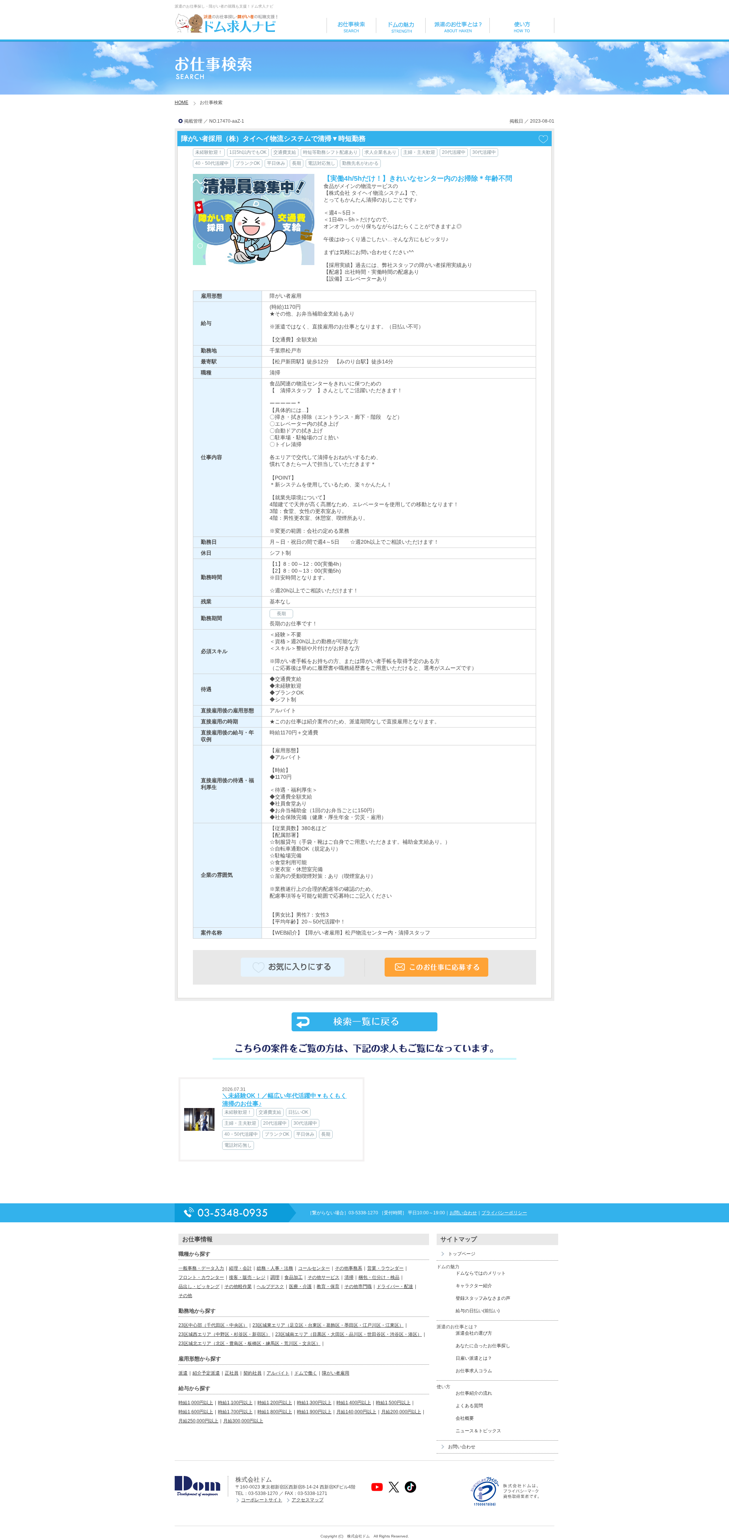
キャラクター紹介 (474, 1285)
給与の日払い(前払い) (478, 1310)
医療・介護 (300, 1286)
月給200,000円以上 (401, 1411)
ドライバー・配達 (395, 1286)
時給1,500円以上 (393, 1402)
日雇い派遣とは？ (474, 1358)
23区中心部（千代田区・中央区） (213, 1325)
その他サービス (323, 1277)
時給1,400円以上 (353, 1402)
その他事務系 (348, 1268)
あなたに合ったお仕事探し (483, 1345)
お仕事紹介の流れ (474, 1393)
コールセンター (314, 1268)
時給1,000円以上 (195, 1402)
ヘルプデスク (270, 1286)
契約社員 (252, 1373)
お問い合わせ (463, 1212)
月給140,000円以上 (356, 1411)
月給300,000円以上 (243, 1421)
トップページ (461, 1253)
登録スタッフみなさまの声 (483, 1298)
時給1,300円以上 (314, 1402)
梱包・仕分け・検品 (378, 1277)
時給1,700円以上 (235, 1411)
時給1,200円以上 (274, 1402)
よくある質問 (469, 1405)
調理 (274, 1277)
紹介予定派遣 (206, 1373)
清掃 (348, 1277)
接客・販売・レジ (247, 1277)
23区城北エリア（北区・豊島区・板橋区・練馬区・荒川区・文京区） (249, 1343)
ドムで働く (305, 1373)
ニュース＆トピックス (478, 1430)
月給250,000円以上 (198, 1421)
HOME (181, 102)
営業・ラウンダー (385, 1268)
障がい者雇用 (335, 1373)
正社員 (231, 1373)
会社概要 (465, 1418)
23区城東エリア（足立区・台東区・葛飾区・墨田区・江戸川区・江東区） (328, 1325)
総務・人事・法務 (275, 1268)
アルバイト (278, 1373)
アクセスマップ (307, 1500)
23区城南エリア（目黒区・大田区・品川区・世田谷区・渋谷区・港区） (348, 1334)
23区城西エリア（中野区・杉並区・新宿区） (224, 1334)
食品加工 (293, 1277)
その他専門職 (358, 1286)
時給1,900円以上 (314, 1411)
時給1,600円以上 (195, 1411)
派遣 (183, 1373)
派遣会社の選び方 (474, 1333)
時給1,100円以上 (235, 1402)
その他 (185, 1295)
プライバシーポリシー (504, 1212)
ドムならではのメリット (481, 1273)
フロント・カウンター (201, 1277)
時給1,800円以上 (274, 1411)
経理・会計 (240, 1268)
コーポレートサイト (261, 1500)
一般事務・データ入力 (201, 1268)
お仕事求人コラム (474, 1370)
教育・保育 (328, 1286)
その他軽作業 (238, 1286)
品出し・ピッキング (198, 1286)
